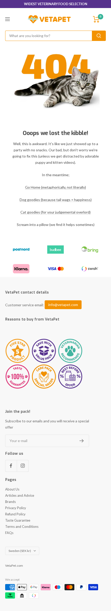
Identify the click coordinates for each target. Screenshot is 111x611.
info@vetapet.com (63, 305)
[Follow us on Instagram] (22, 466)
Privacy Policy (15, 508)
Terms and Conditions (21, 526)
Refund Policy (15, 514)
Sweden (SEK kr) (20, 551)
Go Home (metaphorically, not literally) (55, 187)
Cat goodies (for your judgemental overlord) (55, 212)
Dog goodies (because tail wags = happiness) (56, 199)
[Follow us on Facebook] (11, 466)
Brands (10, 502)
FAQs (9, 533)
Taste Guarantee (17, 520)
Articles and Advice (19, 495)
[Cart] (96, 19)
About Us (12, 489)
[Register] (82, 441)
